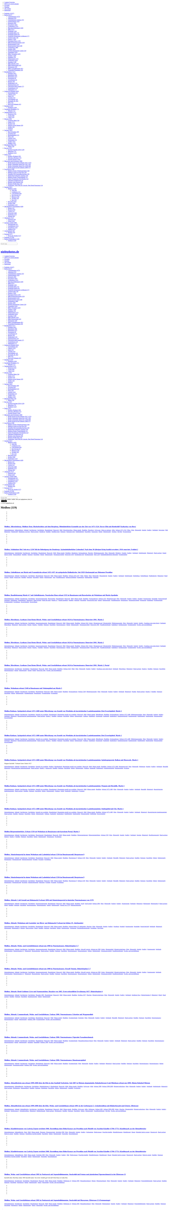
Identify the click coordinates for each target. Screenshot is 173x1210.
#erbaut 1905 (75, 1181)
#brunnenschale (50, 1132)
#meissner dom (70, 531)
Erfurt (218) (11, 221)
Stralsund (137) (12, 214)
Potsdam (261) (12, 73)
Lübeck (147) (12, 94)
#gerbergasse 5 (15, 1111)
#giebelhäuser (144, 576)
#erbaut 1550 (104, 835)
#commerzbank (73, 1018)
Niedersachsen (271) (10, 112)
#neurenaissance (41, 905)
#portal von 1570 (65, 905)
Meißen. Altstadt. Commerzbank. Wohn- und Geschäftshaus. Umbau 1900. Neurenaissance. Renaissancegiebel (45, 1060)
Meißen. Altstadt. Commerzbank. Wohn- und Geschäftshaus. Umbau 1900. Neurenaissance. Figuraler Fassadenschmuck (48, 1037)
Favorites (7, 5)
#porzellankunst (73, 1134)
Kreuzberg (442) (12, 25)
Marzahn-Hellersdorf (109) (15, 28)
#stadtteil (70, 1088)
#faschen (90, 553)
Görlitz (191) (11, 141)
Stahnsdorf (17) (12, 89)
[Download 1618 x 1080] (9, 1122)
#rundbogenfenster (105, 625)
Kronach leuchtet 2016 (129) (16, 149)
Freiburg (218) (12, 240)
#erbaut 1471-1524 (121, 530)
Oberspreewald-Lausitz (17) (16, 86)
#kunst (133, 1132)
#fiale (81, 576)
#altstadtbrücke (19, 1086)
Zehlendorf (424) (13, 60)
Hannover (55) (12, 114)
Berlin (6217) (8, 15)
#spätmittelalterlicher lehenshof (109, 554)
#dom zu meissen (106, 530)
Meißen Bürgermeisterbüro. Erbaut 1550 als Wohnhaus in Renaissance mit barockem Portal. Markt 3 (42, 832)
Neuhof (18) (11, 124)
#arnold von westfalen (42, 714)
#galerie (144, 530)
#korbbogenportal (154, 835)
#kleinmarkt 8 (155, 903)
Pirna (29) (11, 136)
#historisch (7, 531)
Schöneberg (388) (13, 47)
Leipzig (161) (12, 138)
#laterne (6, 836)
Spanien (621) (8, 187)
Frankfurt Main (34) (13, 120)
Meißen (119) (12, 143)
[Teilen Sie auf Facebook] (9, 513)
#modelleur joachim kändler (33, 1134)
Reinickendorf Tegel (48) (15, 46)
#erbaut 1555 (102, 598)
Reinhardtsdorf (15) (13, 135)
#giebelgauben (8, 951)
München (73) (12, 151)
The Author (7, 8)
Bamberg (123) (12, 153)
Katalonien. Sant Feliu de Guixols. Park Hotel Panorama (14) (25, 185)
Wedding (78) (12, 57)
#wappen (126, 768)
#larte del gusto (46, 600)
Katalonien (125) (13, 205)
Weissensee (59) (12, 67)
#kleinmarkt (146, 903)
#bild (61, 530)
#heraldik (165, 766)
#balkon (51, 766)
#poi (54, 577)
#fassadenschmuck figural (85, 1040)
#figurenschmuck (101, 1181)
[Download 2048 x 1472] (9, 916)
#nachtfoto (88, 531)
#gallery (149, 530)
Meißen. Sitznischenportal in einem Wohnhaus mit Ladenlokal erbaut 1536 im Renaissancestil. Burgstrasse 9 (44, 854)
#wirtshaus (93, 928)
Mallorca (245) (12, 188)
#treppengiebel (158, 716)
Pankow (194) (12, 39)
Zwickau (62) (12, 133)
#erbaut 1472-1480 (124, 714)
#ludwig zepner (8, 1134)
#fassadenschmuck (85, 1181)
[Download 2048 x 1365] (9, 1053)
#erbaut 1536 (81, 858)
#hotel (160, 995)
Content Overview (9, 2)
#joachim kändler (107, 1132)
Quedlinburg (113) (13, 226)
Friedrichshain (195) (13, 21)
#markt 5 (148, 691)
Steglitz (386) (12, 49)
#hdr (166, 530)
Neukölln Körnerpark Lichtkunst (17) (18, 36)
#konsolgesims (36, 951)
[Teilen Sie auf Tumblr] (9, 517)
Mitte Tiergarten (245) (14, 54)
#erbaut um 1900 (96, 949)
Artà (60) (14, 190)
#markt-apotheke (63, 600)
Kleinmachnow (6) (13, 85)
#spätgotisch (80, 577)
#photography (107, 531)
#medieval (42, 531)
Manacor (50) (15, 197)
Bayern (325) (8, 148)
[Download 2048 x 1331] (9, 566)
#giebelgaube (142, 553)
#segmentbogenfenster (83, 928)
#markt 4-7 (54, 600)
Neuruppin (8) (12, 78)
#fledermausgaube (99, 553)
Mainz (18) (11, 146)
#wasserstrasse (127, 531)
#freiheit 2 (118, 553)
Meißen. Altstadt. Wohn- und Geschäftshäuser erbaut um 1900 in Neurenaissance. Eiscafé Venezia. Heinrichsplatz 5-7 (47, 969)
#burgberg (91, 530)
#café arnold (88, 903)
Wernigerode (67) (13, 224)
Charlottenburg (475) (14, 16)
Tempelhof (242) (12, 52)
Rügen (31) (11, 208)
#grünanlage (89, 1132)
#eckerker (81, 1018)
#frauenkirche (103, 576)
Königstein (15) (12, 140)
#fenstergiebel (107, 623)
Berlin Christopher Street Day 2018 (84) (19, 166)
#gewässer (162, 530)
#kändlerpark (127, 1132)
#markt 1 (48, 716)
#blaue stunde (77, 530)
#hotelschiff (14, 531)
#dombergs (74, 553)
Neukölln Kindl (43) (14, 34)
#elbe (113, 530)
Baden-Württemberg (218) (11, 239)
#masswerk (17, 577)
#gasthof (140, 598)
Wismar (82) (11, 216)
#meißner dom (55, 531)
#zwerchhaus (33, 602)
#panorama (94, 531)
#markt (11, 577)
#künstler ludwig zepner (143, 1132)
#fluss (128, 530)
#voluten (35, 859)
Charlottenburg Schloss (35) (16, 20)
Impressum (7, 10)
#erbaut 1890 (97, 1086)
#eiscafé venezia (85, 949)
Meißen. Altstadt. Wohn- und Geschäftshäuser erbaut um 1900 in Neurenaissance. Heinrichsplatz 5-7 (41, 946)
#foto (132, 530)
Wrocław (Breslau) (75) (14, 158)
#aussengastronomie (41, 598)
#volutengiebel (123, 554)
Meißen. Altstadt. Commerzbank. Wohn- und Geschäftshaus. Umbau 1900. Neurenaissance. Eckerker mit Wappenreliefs (48, 1014)
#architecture (33, 530)
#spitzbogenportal (122, 716)
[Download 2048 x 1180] (9, 1076)
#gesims (139, 835)
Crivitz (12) (11, 211)
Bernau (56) (11, 81)
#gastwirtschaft (162, 598)
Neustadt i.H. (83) (13, 101)
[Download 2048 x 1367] (9, 588)
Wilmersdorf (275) (13, 59)
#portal (30, 670)
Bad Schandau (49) (13, 132)
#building (84, 530)
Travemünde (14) (13, 99)
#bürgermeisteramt (82, 835)
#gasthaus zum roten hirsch (151, 623)
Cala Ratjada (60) (17, 193)
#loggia (29, 625)
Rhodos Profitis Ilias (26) (15, 184)
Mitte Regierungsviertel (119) (16, 42)
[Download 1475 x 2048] (9, 729)
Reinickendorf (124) (13, 44)
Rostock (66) (11, 210)
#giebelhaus (136, 576)
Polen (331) (7, 154)
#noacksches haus (92, 600)
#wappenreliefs (40, 1019)
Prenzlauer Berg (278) (14, 41)
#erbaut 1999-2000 (107, 1086)
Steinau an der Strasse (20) (15, 125)
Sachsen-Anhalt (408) (10, 222)
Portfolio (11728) (9, 237)
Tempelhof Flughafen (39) (15, 70)
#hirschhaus (7, 625)
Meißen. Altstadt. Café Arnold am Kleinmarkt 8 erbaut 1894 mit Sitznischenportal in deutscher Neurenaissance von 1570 (49, 900)
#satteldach (150, 600)
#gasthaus (116, 926)
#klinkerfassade (40, 1111)
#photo (100, 531)
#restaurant (143, 600)
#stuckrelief (45, 1182)
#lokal (6, 905)
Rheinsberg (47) (12, 76)
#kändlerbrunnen (118, 1132)
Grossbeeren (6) (12, 80)
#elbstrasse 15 (67, 1181)
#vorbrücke (77, 1088)
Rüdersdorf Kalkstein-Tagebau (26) (18, 175)
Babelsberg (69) (12, 75)
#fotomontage (106, 1204)
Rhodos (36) (11, 232)
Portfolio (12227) (9, 13)
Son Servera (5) (16, 195)
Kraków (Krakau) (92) (14, 156)
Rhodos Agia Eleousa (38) (15, 182)
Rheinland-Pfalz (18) (10, 145)
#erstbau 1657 (82, 995)
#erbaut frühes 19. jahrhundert (77, 926)
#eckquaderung (82, 553)
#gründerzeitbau (24, 1111)
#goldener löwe (136, 995)
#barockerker (51, 598)
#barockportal (40, 835)
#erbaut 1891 (99, 1109)
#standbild (37, 1042)
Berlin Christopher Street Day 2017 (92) (19, 164)
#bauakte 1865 (40, 995)
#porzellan (65, 1134)
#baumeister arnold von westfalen (66, 714)
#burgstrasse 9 (73, 858)
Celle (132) (11, 117)
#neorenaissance (61, 625)
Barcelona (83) (12, 201)
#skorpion (42, 882)
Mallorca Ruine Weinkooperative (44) (18, 171)
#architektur (40, 530)
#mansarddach (17, 554)
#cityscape (98, 530)
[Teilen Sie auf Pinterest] (9, 515)
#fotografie (138, 530)
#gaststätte (155, 598)
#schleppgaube (89, 554)
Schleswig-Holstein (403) (11, 91)
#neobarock (20, 1182)
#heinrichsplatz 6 (146, 995)
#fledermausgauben (136, 714)
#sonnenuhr (99, 716)
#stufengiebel (149, 716)
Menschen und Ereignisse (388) (13, 161)
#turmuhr (95, 577)
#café (82, 903)
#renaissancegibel (85, 625)
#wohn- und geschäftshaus (144, 625)
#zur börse (100, 928)
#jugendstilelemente (146, 1181)
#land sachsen (35, 531)
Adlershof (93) (12, 18)
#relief (34, 670)
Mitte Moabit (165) (13, 63)
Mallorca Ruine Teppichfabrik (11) (18, 177)
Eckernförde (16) (13, 93)
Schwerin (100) (12, 213)
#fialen (86, 576)
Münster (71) (11, 111)
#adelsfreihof (18, 553)
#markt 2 (34, 625)
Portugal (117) (8, 234)
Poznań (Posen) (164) (14, 159)
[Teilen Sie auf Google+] (9, 518)
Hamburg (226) (8, 106)
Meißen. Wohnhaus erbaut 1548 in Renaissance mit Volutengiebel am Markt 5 (33, 688)
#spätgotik (106, 716)
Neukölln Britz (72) (13, 33)
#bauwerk (56, 530)
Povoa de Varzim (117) (14, 235)
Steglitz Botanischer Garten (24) (17, 50)
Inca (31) (14, 200)
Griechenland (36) (9, 231)
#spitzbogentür (132, 716)
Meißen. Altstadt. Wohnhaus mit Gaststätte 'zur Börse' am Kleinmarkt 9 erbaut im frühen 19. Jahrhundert (43, 923)
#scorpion (24, 882)
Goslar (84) (11, 115)
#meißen (48, 531)
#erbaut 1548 (82, 691)
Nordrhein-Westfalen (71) (11, 109)
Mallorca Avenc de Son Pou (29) (17, 172)
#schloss (114, 531)
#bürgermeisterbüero (94, 835)
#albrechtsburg (19, 530)
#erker (91, 623)
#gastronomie (147, 598)
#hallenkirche (153, 576)
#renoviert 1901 (94, 625)
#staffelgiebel (141, 716)
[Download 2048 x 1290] (9, 520)
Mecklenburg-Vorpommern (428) (13, 206)
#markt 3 (12, 836)
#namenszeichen (32, 996)
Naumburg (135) (12, 227)
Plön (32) (10, 102)
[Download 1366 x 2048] (9, 802)
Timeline (6, 7)
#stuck (39, 1182)
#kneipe (22, 928)
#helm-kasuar (98, 1132)
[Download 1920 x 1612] (9, 1193)
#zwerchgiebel (25, 602)
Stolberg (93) (11, 229)
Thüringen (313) (9, 218)
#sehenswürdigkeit (71, 577)
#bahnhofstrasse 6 (45, 1086)
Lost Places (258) (9, 169)
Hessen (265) (8, 119)
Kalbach (10, 128)
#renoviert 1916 (69, 554)
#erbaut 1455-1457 (74, 576)
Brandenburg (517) (9, 72)
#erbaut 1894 (96, 903)
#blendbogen (99, 714)
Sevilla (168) (11, 203)
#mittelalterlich (80, 531)
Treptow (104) (12, 55)
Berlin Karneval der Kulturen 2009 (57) (19, 167)
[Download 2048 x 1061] (9, 543)
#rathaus (85, 716)
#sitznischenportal (27, 859)
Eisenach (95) (12, 219)
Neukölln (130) (12, 31)
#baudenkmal (48, 530)
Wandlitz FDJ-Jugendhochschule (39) (18, 174)
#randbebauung (60, 577)
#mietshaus (44, 1088)
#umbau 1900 (32, 1019)
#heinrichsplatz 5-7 (18, 951)
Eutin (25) (11, 96)
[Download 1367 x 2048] (9, 681)
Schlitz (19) (11, 127)
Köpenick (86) (12, 23)
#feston (94, 1181)
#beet (25, 1132)
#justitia (134, 691)
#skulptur (30, 1042)
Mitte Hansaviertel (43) (14, 65)
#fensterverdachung (119, 949)
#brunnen (42, 1132)
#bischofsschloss (68, 530)
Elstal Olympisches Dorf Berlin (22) (18, 179)
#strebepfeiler (88, 577)
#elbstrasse (91, 1109)
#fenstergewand (111, 598)
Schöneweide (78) (13, 37)
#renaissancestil (16, 859)
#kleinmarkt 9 (16, 928)
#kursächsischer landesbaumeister (26, 716)
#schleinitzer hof (79, 554)
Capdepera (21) (16, 192)
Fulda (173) (11, 122)
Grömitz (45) (11, 98)
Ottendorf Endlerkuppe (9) (15, 180)
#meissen (63, 531)
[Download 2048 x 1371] (9, 704)
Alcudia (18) (15, 198)
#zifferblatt (93, 814)
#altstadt (26, 530)
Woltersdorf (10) (12, 83)
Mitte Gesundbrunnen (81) (15, 68)
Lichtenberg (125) (13, 26)
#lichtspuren (16, 1088)
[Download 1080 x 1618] (9, 870)
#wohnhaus (16, 602)
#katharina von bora (24, 531)
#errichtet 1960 (60, 1132)
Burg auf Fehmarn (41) (14, 104)
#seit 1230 (97, 554)
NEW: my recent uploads (11, 4)
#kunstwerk (153, 1132)
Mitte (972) (11, 29)
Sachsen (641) (8, 130)
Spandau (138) (12, 62)
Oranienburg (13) (13, 88)
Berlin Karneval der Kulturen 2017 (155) (19, 162)
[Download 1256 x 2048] (9, 1030)
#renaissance (124, 600)
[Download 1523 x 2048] (9, 636)
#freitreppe (142, 766)
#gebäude (155, 530)
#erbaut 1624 (84, 623)
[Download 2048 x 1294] (9, 939)
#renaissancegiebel (59, 554)
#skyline (119, 531)
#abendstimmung (9, 530)
